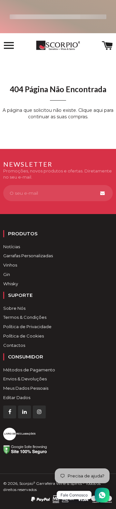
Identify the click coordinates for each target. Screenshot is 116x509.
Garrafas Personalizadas (28, 255)
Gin (6, 274)
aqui (98, 110)
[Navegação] (9, 46)
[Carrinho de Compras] (107, 46)
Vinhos (10, 265)
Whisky (10, 283)
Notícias (11, 246)
